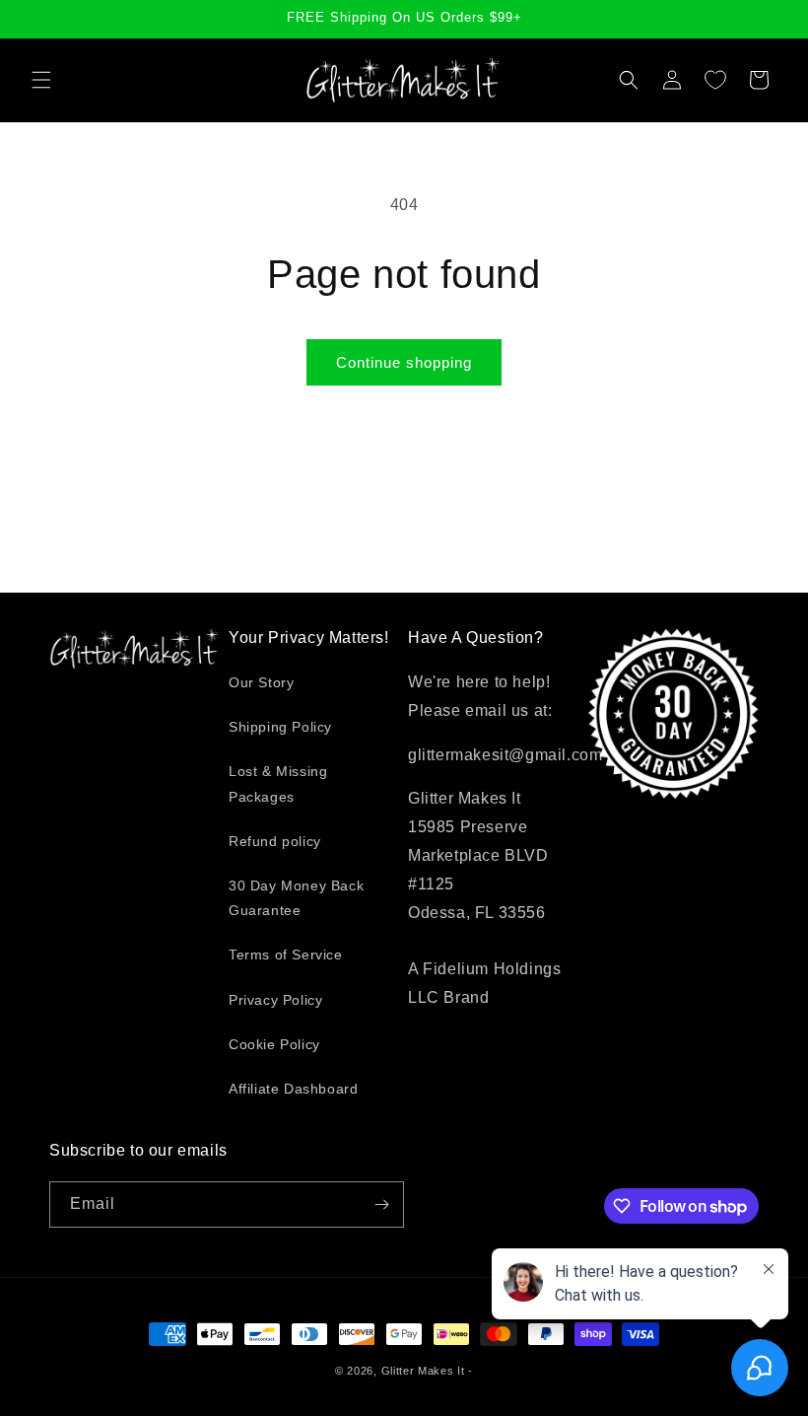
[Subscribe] (381, 1204)
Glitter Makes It (423, 1371)
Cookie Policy (274, 1044)
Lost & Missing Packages (278, 783)
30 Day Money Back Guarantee (296, 898)
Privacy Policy (275, 1000)
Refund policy (275, 841)
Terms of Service (286, 954)
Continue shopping (404, 362)
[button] (41, 80)
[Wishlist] (715, 80)
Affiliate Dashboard (293, 1089)
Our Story (261, 682)
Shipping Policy (280, 727)
